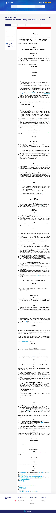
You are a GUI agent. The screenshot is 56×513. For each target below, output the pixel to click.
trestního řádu (22, 480)
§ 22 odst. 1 (25, 388)
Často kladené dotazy (21, 500)
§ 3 (42, 472)
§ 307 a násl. (20, 481)
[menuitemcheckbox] (10, 34)
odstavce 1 (25, 109)
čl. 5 (30, 477)
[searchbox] (26, 6)
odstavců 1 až (27, 126)
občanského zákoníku (23, 487)
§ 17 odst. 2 (41, 422)
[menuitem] (41, 2)
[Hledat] (43, 6)
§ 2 (19, 474)
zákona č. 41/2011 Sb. (35, 491)
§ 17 (26, 341)
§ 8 (23, 308)
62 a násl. (21, 474)
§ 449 (19, 488)
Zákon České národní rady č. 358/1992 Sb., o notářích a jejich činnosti (28, 452)
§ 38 (19, 475)
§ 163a (20, 480)
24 (49, 420)
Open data (31, 500)
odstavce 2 (32, 120)
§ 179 (19, 486)
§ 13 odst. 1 (38, 118)
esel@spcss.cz (43, 500)
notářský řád (40, 452)
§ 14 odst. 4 (37, 275)
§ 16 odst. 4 (23, 341)
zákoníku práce (22, 486)
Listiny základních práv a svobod (26, 477)
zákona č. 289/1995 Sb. (24, 472)
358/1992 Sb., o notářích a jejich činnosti (31, 474)
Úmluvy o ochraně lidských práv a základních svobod (37, 477)
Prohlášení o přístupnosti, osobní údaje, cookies (22, 502)
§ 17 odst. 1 (29, 420)
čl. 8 (21, 477)
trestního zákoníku (35, 87)
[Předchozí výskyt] (40, 6)
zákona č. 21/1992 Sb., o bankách (26, 491)
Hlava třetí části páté (21, 479)
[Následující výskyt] (41, 6)
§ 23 (47, 420)
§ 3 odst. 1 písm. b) (31, 92)
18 (27, 341)
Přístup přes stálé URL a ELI (33, 503)
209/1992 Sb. (27, 478)
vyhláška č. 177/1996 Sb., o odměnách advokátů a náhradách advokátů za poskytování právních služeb (33, 489)
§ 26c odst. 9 (20, 491)
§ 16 (25, 420)
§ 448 (19, 487)
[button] (8, 25)
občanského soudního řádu (23, 475)
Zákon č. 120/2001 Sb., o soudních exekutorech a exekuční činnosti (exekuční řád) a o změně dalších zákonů (31, 476)
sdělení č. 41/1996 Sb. (33, 478)
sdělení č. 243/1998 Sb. (39, 478)
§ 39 (20, 472)
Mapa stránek (20, 504)
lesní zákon (40, 472)
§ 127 (32, 87)
